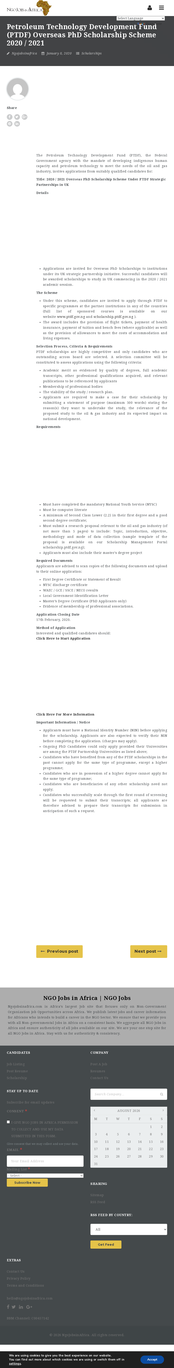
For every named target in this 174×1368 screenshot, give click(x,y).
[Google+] (29, 1307)
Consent (16, 1111)
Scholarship (17, 1078)
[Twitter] (14, 1307)
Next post (145, 951)
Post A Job (98, 1064)
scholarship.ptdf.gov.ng (113, 317)
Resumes (97, 1071)
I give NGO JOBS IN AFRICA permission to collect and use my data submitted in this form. (44, 1129)
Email (13, 1150)
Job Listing (16, 1064)
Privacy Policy (19, 1278)
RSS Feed (97, 1202)
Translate (154, 24)
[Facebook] (8, 1307)
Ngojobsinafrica (24, 53)
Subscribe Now (27, 1183)
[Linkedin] (21, 1307)
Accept (152, 1359)
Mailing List (17, 1169)
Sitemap (97, 1195)
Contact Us (99, 1078)
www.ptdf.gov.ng (71, 317)
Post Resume (17, 1071)
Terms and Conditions (25, 1285)
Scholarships (92, 53)
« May (94, 1111)
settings (15, 1364)
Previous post (62, 951)
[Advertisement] (101, 115)
